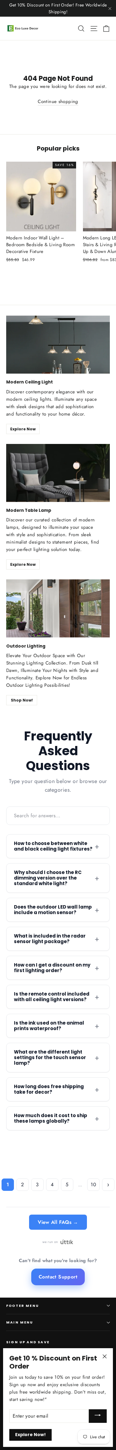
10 (93, 1184)
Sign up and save (27, 1342)
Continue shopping (58, 101)
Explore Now (23, 429)
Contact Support (58, 1276)
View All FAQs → (58, 1222)
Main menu (19, 1322)
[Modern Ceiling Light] (58, 345)
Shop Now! (22, 700)
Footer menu (22, 1305)
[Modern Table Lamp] (58, 473)
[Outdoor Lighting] (58, 608)
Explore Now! (30, 1434)
